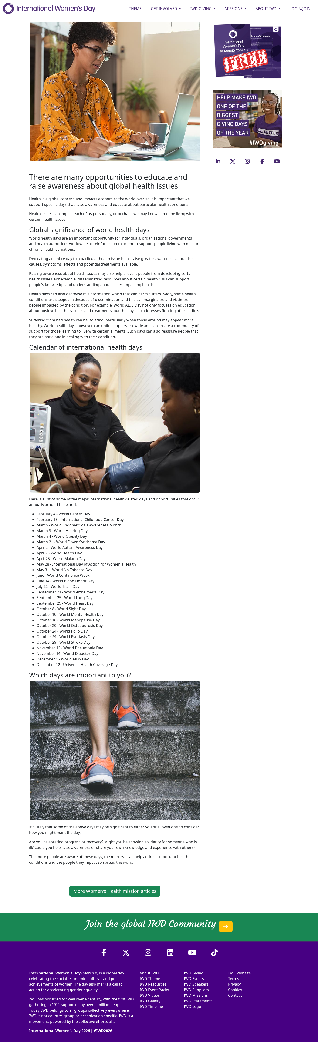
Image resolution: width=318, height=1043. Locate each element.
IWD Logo (192, 1006)
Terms (233, 978)
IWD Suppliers (196, 989)
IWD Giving (193, 973)
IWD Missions (196, 995)
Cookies (235, 989)
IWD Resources (153, 984)
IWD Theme (150, 978)
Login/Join (300, 8)
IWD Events (194, 978)
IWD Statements (198, 1000)
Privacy (234, 984)
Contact (235, 995)
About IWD (149, 973)
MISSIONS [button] (234, 8)
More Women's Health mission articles (114, 891)
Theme (135, 8)
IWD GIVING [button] (201, 8)
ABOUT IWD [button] (266, 8)
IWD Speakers (196, 984)
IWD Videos (150, 995)
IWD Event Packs (154, 989)
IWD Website (239, 973)
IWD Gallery (150, 1000)
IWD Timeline (151, 1006)
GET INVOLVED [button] (164, 8)
